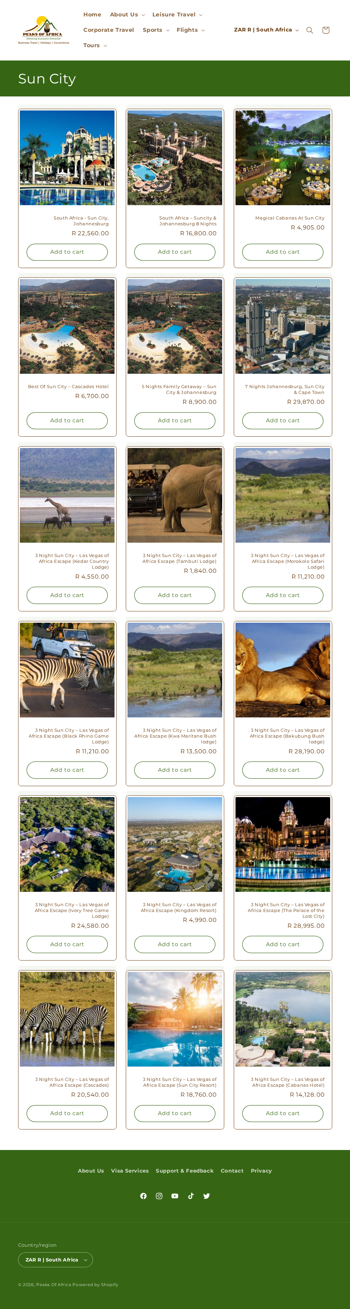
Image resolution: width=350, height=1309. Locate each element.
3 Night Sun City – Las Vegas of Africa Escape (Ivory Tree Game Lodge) (72, 910)
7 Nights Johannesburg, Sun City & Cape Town (285, 389)
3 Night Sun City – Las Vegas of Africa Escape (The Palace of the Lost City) (286, 910)
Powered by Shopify (95, 1284)
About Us (91, 1171)
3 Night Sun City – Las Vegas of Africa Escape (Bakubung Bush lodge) (287, 735)
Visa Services (130, 1171)
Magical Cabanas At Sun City (289, 217)
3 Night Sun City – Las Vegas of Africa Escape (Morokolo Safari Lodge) (288, 561)
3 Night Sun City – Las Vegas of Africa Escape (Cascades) (72, 1082)
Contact (232, 1171)
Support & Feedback (185, 1171)
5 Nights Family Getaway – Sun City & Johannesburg (179, 389)
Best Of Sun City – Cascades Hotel (68, 386)
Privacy (261, 1171)
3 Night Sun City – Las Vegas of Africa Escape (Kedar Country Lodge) (72, 561)
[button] (127, 14)
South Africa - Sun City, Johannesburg (81, 220)
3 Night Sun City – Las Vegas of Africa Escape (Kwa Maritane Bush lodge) (176, 735)
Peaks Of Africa (53, 1284)
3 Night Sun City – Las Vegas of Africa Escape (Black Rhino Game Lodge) (69, 735)
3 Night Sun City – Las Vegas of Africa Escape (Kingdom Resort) (179, 907)
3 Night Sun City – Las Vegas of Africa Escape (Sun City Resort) (180, 1082)
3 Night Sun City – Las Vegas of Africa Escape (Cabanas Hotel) (288, 1082)
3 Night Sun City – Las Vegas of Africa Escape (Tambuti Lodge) (179, 558)
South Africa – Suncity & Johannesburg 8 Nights (187, 220)
